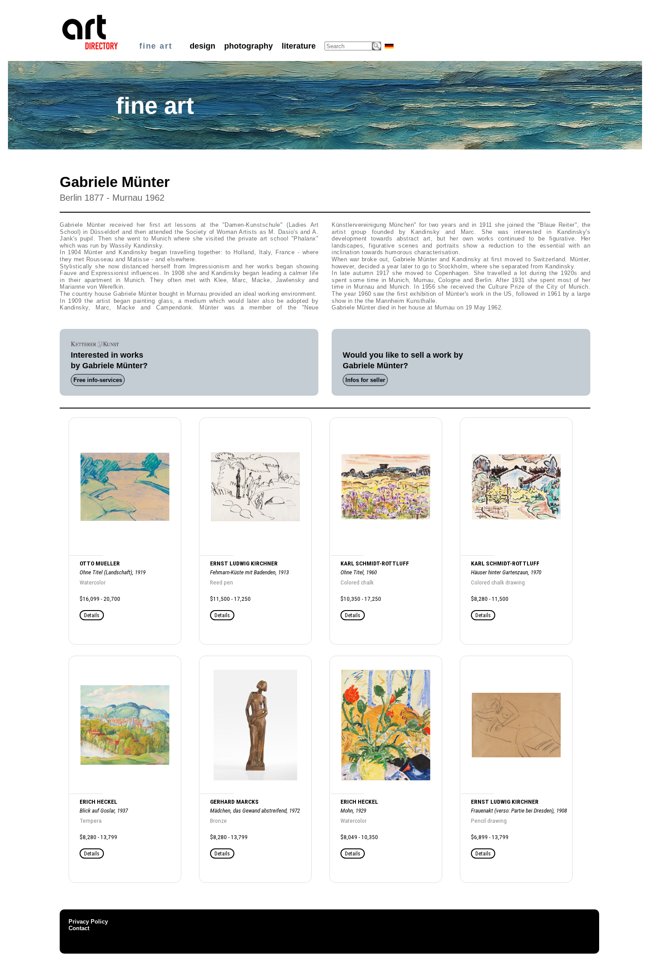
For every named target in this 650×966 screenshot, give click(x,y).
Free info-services (97, 380)
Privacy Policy (88, 921)
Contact (79, 928)
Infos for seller (365, 380)
